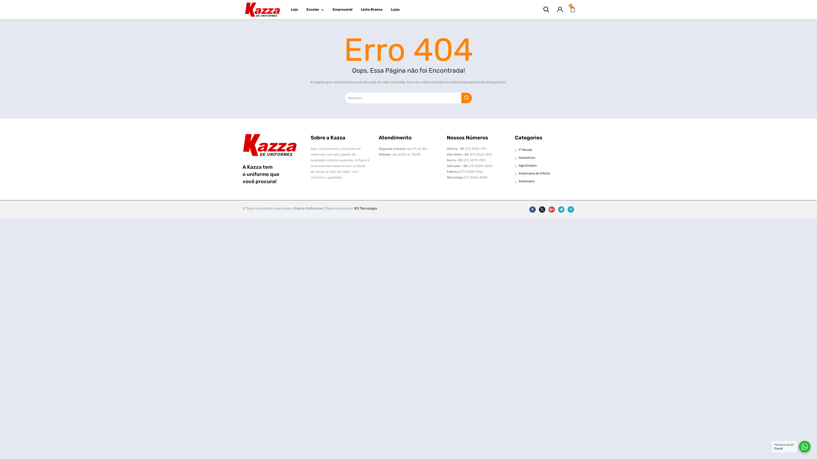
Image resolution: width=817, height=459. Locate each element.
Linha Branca (371, 9)
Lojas (395, 9)
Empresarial (342, 9)
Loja (294, 9)
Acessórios (527, 158)
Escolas (312, 9)
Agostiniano (528, 165)
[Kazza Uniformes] (262, 9)
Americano (527, 181)
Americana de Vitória (534, 173)
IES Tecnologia (365, 208)
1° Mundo (525, 150)
